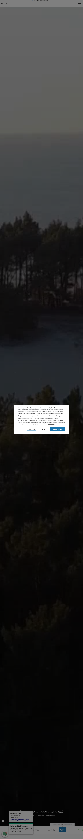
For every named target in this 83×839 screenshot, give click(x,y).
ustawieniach (51, 424)
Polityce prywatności (42, 413)
